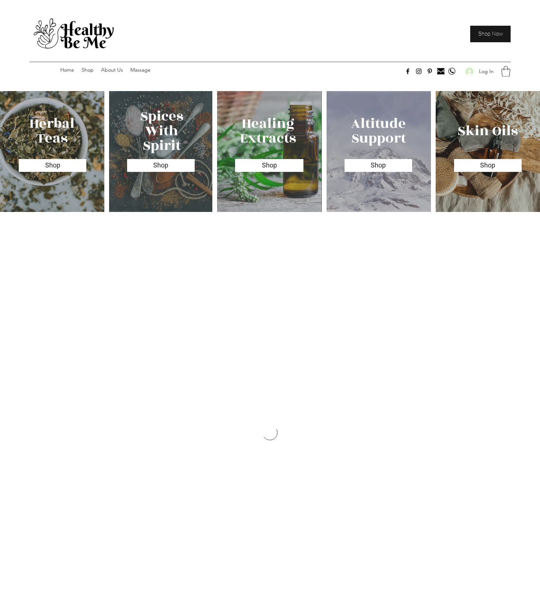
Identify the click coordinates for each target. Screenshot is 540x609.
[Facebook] (407, 71)
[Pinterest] (429, 71)
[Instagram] (418, 71)
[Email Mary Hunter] (440, 71)
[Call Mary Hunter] (452, 71)
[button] (505, 71)
